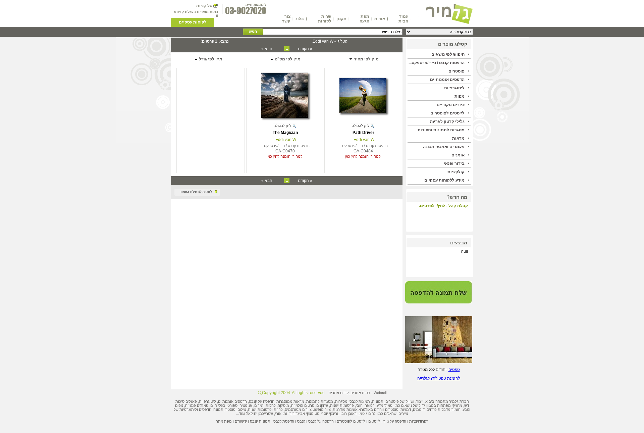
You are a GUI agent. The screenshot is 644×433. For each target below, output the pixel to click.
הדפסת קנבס (283, 421)
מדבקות (444, 409)
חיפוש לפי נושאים (448, 54)
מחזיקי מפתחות (449, 405)
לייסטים (374, 421)
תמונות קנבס (260, 421)
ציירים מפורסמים (298, 409)
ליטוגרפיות (454, 88)
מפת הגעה (364, 18)
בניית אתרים (360, 393)
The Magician (285, 132)
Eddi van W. (363, 139)
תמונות (377, 401)
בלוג (300, 18)
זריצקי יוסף (329, 414)
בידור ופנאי (454, 163)
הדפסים (205, 409)
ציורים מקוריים (451, 104)
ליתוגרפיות (188, 409)
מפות (459, 96)
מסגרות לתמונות (319, 401)
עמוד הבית (403, 18)
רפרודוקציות (418, 421)
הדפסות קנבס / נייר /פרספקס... (437, 62)
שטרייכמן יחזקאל (259, 414)
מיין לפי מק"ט (287, 59)
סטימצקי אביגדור (305, 414)
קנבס (301, 421)
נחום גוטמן (367, 414)
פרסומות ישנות (342, 405)
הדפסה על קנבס (261, 401)
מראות (458, 138)
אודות (379, 18)
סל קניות (204, 5)
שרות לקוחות (324, 18)
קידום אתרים (338, 393)
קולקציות (456, 172)
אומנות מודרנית (345, 409)
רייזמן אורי (283, 414)
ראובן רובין (348, 414)
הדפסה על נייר (394, 421)
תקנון (341, 18)
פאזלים (191, 401)
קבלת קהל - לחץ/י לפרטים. (443, 205)
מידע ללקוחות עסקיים (444, 180)
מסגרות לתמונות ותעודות (441, 130)
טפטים (454, 369)
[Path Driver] (362, 111)
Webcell (380, 393)
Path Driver (363, 132)
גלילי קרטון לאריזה (447, 121)
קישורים (241, 421)
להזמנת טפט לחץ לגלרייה (438, 378)
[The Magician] (284, 116)
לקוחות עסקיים (193, 22)
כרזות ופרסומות (270, 409)
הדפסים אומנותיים (447, 79)
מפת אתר (224, 421)
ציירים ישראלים (396, 414)
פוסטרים (456, 71)
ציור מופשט (322, 409)
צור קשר (286, 18)
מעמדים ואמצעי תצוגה (444, 146)
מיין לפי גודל (210, 59)
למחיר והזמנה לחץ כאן (363, 156)
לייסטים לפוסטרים (447, 113)
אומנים (458, 155)
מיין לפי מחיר (366, 59)
